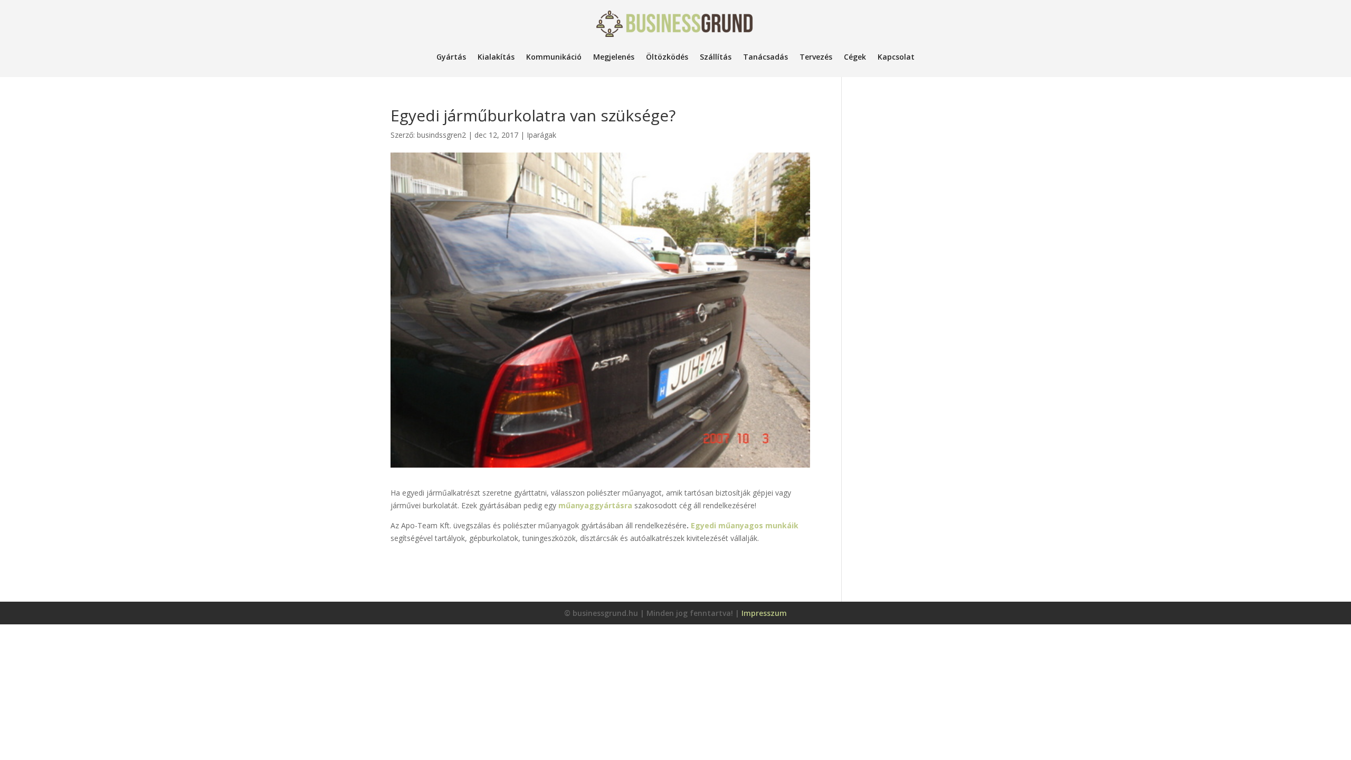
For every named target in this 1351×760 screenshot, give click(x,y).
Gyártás (451, 57)
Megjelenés (613, 57)
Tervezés (816, 57)
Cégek (855, 57)
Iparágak (541, 135)
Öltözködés (667, 57)
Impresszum (764, 613)
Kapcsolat (896, 57)
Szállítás (715, 57)
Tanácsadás (765, 57)
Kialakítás (496, 57)
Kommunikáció (554, 57)
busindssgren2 (441, 135)
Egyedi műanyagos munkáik (744, 525)
